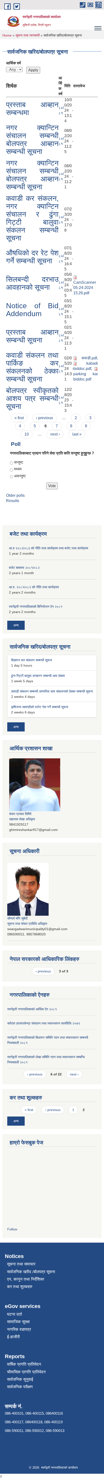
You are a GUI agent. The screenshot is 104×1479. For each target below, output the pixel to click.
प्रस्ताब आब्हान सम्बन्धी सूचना (32, 336)
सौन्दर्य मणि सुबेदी (17, 918)
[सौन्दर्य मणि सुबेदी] (28, 889)
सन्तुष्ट (18, 462)
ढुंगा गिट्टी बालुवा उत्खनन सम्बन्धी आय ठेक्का (38, 676)
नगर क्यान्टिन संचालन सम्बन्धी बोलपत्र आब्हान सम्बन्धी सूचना (32, 139)
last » (77, 434)
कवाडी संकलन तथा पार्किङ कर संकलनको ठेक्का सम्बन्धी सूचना (32, 367)
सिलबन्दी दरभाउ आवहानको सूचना (32, 283)
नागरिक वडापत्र (19, 1329)
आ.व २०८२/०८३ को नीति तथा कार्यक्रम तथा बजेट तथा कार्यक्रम (48, 548)
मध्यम (18, 469)
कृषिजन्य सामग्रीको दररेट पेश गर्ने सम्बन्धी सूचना (39, 707)
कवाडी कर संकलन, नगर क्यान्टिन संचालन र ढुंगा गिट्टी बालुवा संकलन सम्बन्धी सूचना (32, 218)
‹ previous (44, 418)
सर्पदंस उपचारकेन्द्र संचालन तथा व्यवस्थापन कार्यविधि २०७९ (43, 1023)
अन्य (16, 625)
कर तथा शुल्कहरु (19, 1286)
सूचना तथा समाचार (21, 1264)
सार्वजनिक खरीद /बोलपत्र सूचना (31, 1272)
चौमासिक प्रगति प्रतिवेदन (26, 1372)
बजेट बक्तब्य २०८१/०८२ (24, 568)
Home (7, 35)
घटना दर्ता (14, 1314)
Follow (12, 1229)
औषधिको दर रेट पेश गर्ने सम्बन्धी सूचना (32, 257)
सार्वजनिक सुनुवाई (20, 1379)
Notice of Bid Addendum (32, 310)
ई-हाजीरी (13, 1337)
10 (26, 434)
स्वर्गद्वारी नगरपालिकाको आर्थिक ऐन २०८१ (32, 1009)
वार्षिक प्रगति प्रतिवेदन (24, 1364)
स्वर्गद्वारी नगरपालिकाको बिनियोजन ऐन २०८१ (35, 606)
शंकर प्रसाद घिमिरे (20, 814)
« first (19, 418)
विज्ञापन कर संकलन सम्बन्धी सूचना (31, 660)
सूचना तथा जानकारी (27, 35)
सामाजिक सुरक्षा (18, 1321)
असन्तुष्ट (20, 476)
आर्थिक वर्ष (13, 63)
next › (55, 434)
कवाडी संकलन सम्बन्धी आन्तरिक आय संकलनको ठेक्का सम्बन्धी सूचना (52, 691)
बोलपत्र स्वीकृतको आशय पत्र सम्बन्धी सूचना (32, 398)
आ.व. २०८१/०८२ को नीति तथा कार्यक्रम (34, 587)
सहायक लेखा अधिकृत (22, 819)
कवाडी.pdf (89, 358)
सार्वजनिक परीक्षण (20, 1387)
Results (12, 501)
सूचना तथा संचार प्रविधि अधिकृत (27, 924)
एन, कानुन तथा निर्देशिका (25, 1279)
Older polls (15, 495)
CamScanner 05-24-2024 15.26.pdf (84, 287)
